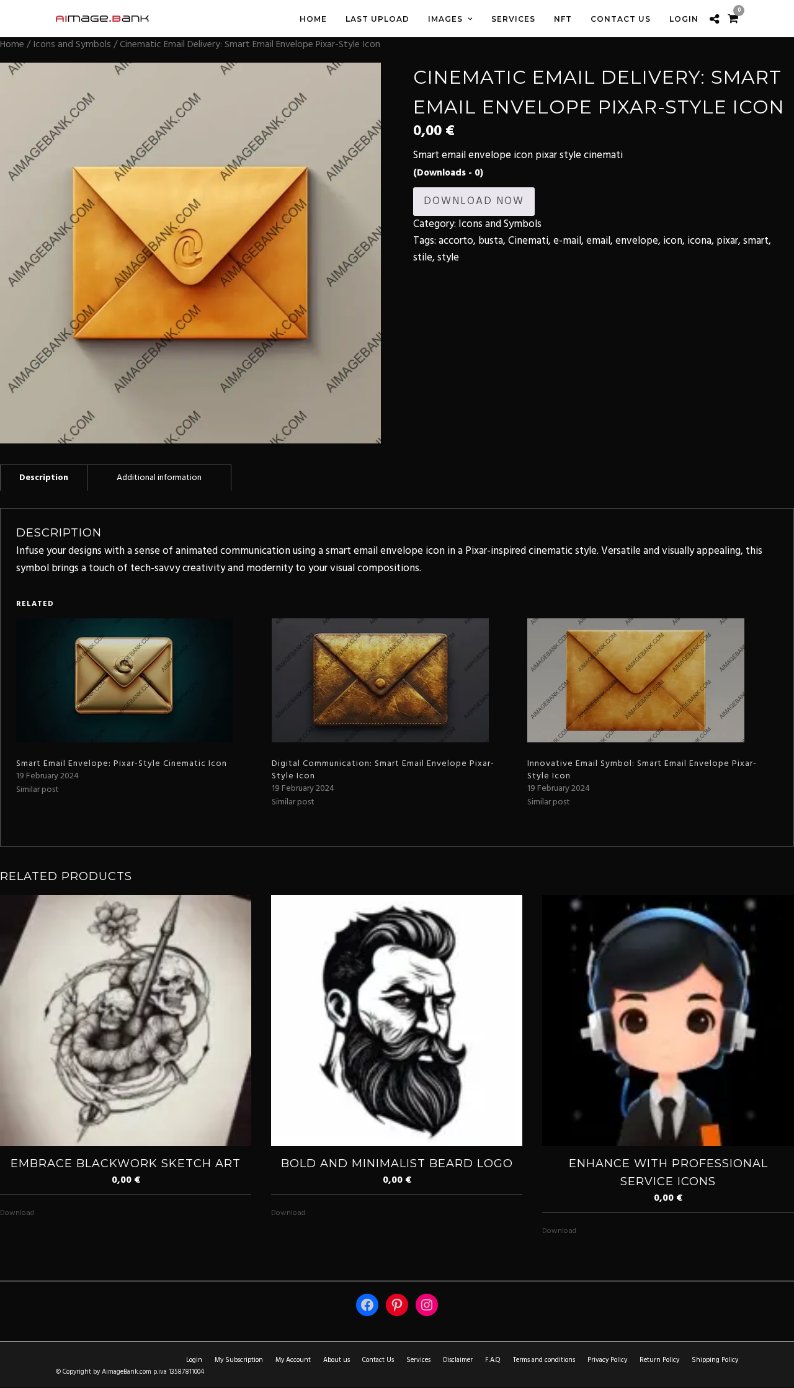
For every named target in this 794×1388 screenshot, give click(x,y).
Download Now (474, 201)
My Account (293, 1360)
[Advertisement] (603, 353)
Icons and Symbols (72, 45)
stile (422, 257)
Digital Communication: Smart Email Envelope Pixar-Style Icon (383, 770)
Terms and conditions (544, 1360)
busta (490, 241)
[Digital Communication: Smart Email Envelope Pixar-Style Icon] (393, 680)
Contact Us (378, 1360)
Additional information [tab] (159, 478)
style (448, 257)
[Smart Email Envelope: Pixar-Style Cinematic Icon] (137, 680)
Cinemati (528, 241)
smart (756, 241)
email (598, 241)
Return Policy (659, 1360)
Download (17, 1213)
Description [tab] (43, 478)
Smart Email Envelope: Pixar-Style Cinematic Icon (121, 764)
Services (418, 1360)
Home (12, 45)
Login (194, 1360)
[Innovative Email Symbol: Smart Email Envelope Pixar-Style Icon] (648, 680)
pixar (727, 241)
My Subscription (239, 1360)
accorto (456, 241)
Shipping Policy (715, 1360)
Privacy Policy (607, 1360)
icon (672, 241)
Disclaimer (458, 1360)
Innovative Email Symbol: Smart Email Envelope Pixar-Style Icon (642, 770)
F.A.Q (493, 1360)
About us (336, 1360)
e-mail (567, 241)
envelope (636, 241)
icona (699, 241)
